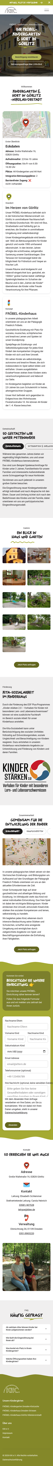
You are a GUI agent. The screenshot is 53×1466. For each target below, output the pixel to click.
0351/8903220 (26, 1233)
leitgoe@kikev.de (26, 1209)
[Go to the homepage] (12, 1388)
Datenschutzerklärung (16, 1112)
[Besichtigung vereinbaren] (26, 57)
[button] (49, 2)
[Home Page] (11, 10)
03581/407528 (26, 1204)
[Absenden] (13, 1125)
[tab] (13, 446)
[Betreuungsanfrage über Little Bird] (26, 64)
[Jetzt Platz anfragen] (26, 665)
